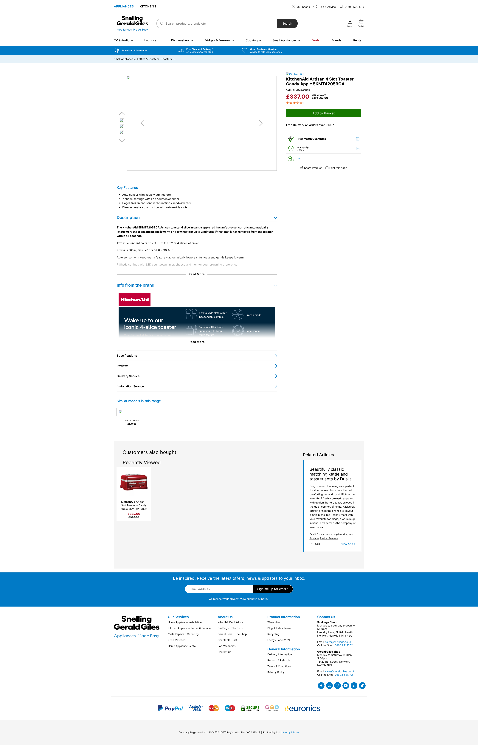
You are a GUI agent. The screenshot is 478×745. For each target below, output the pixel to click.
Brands (336, 40)
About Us (225, 617)
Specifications (127, 355)
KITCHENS (148, 6)
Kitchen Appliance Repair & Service (189, 628)
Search (287, 23)
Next (122, 140)
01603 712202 (344, 645)
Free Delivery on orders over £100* (310, 125)
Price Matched (177, 640)
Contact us (224, 652)
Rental (357, 40)
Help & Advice (327, 6)
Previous (122, 113)
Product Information (283, 617)
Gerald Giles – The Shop (232, 634)
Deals (316, 40)
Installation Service (130, 386)
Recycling (273, 634)
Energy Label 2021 (278, 640)
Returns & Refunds (278, 660)
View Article (348, 543)
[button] (143, 50)
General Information (283, 649)
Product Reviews (329, 538)
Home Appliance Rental (182, 646)
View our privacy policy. (254, 598)
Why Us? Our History (230, 622)
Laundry (150, 40)
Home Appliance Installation (185, 622)
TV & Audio (122, 40)
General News (324, 534)
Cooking (252, 40)
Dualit (313, 534)
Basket (361, 26)
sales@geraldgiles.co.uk (340, 671)
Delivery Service (128, 376)
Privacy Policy (276, 672)
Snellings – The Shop (230, 628)
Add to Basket (323, 113)
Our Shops (303, 6)
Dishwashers (180, 40)
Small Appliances (284, 40)
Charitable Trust (227, 640)
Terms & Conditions (279, 666)
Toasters (166, 59)
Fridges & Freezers (217, 40)
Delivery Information (279, 654)
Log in (350, 26)
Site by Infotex (290, 732)
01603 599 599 (354, 6)
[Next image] (259, 123)
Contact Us (326, 617)
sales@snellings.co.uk (338, 641)
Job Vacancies (226, 646)
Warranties (273, 622)
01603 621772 (344, 674)
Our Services (178, 617)
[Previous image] (144, 123)
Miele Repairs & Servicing (183, 634)
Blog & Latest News (279, 628)
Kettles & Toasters (148, 59)
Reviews (122, 366)
